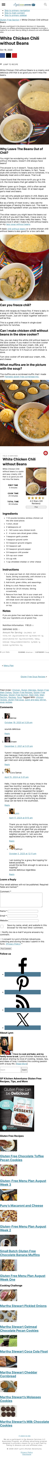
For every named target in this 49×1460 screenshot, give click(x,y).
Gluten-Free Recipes (22, 692)
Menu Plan (9, 665)
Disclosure (26, 1454)
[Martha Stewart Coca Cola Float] (8, 1346)
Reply (7, 733)
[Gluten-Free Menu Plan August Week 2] (8, 1221)
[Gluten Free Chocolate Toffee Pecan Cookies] (8, 1150)
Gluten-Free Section (9, 20)
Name (3, 911)
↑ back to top (24, 1436)
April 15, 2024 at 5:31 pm (17, 777)
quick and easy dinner (35, 700)
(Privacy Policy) (13, 944)
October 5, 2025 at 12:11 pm (22, 853)
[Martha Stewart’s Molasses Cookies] (8, 1391)
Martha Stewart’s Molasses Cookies (20, 1399)
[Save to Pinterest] (14, 55)
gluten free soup (16, 700)
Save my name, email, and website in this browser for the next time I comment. (27, 926)
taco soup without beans (18, 224)
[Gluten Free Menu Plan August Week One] (8, 1270)
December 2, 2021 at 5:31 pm (19, 746)
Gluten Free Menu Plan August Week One (22, 1277)
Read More (21, 1064)
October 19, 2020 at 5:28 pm (18, 722)
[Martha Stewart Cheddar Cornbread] (8, 1367)
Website (4, 920)
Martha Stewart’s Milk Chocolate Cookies (24, 1423)
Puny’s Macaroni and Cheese (21, 1205)
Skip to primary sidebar (16, 15)
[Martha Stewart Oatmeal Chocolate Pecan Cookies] (8, 1321)
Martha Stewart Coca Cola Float (24, 1351)
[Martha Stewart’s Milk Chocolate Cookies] (8, 1416)
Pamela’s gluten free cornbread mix (22, 376)
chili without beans (17, 229)
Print (36, 507)
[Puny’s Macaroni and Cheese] (8, 1200)
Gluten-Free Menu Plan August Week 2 (23, 1228)
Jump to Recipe (10, 64)
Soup (19, 697)
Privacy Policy (27, 1452)
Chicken (16, 690)
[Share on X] (8, 55)
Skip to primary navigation (17, 10)
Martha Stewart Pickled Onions (23, 1306)
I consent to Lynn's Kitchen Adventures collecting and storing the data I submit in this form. (22, 941)
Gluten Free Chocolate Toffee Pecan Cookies (22, 1158)
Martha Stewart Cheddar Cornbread (18, 1374)
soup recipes (6, 702)
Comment (5, 891)
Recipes (12, 697)
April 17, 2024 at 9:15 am (21, 818)
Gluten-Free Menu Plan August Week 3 (23, 1182)
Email (3, 916)
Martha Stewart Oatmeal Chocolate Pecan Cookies (19, 1328)
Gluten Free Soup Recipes (33, 676)
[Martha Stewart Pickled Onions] (8, 1300)
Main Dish (34, 695)
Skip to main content (15, 13)
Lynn (17, 813)
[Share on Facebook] (2, 55)
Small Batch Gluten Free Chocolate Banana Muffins (20, 1253)
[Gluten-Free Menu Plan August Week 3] (8, 1175)
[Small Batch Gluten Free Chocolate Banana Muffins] (8, 1245)
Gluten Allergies (28, 690)
